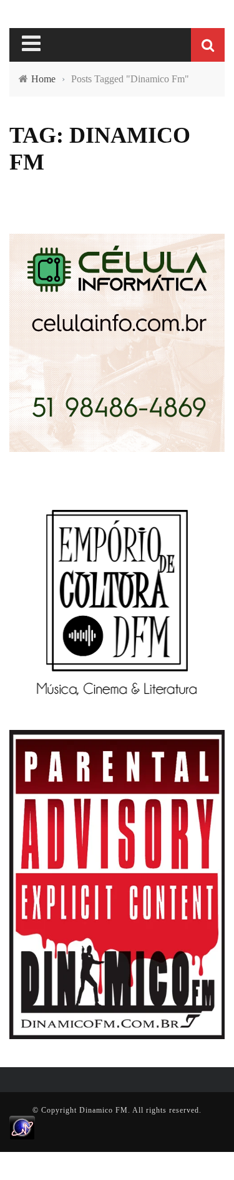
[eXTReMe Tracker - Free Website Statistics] (22, 1127)
